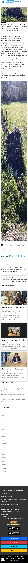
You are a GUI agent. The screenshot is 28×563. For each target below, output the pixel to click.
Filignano (6, 245)
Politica (3, 22)
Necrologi (3, 443)
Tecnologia (4, 464)
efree (16, 560)
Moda (2, 440)
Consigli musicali (5, 419)
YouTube (14, 551)
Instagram (14, 542)
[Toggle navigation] (4, 5)
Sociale (3, 454)
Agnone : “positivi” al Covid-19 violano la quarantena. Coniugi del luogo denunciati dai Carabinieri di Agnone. (15, 279)
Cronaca (3, 422)
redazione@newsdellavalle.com (10, 511)
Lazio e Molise (4, 247)
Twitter (14, 546)
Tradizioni (3, 471)
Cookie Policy (5, 516)
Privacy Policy (5, 515)
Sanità (2, 450)
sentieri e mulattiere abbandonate (8, 251)
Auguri (3, 415)
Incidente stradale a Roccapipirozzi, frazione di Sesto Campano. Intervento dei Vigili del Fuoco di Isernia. (14, 388)
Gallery (3, 436)
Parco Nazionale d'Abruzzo (19, 245)
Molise (11, 245)
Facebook (15, 538)
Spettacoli (3, 457)
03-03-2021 (10, 31)
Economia (3, 433)
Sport (2, 461)
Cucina (3, 426)
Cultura (3, 429)
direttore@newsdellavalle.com (10, 510)
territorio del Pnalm (12, 247)
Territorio (3, 468)
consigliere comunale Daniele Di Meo (8, 249)
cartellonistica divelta (21, 251)
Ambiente (3, 412)
